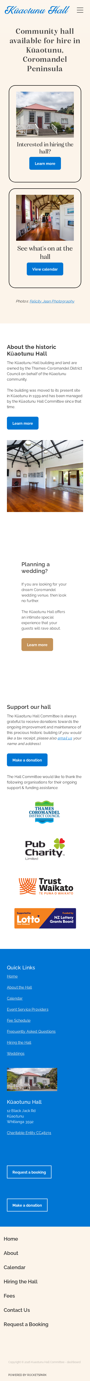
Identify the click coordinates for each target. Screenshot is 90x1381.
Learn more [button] (22, 423)
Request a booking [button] (29, 1171)
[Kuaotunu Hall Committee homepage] (37, 10)
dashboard (74, 1362)
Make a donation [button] (27, 759)
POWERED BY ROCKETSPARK (27, 1375)
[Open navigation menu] (80, 10)
